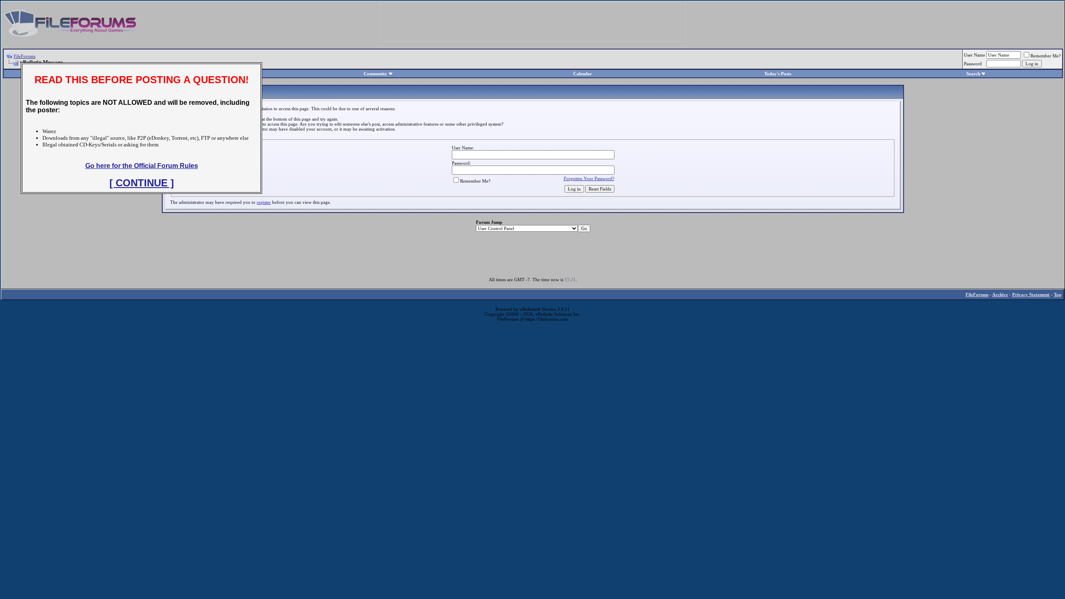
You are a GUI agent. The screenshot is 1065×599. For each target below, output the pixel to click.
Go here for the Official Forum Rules (141, 165)
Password (973, 63)
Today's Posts (777, 73)
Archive (1000, 294)
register (264, 202)
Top (1057, 294)
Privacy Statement (1031, 294)
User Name (974, 54)
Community (375, 73)
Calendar (582, 73)
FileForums (24, 56)
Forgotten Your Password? (589, 178)
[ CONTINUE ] (141, 182)
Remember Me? (1045, 55)
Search (973, 73)
